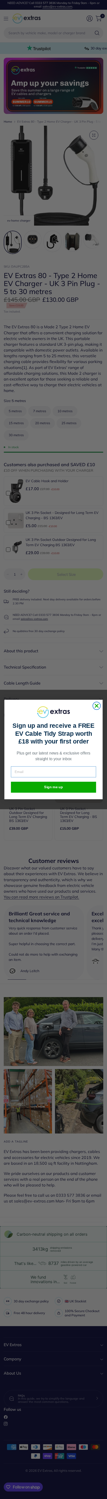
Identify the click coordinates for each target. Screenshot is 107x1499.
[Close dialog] (97, 706)
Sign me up (53, 787)
